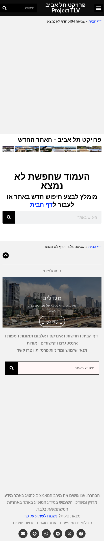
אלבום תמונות (33, 336)
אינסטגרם (68, 343)
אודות (32, 343)
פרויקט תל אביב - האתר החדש (59, 139)
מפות (12, 336)
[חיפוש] (4, 8)
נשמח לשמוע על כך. (40, 516)
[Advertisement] (52, 79)
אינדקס (56, 336)
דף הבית (95, 21)
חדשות (72, 336)
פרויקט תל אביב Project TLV (65, 8)
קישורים (48, 343)
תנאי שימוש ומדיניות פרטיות (61, 350)
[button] (98, 8)
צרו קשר (24, 350)
